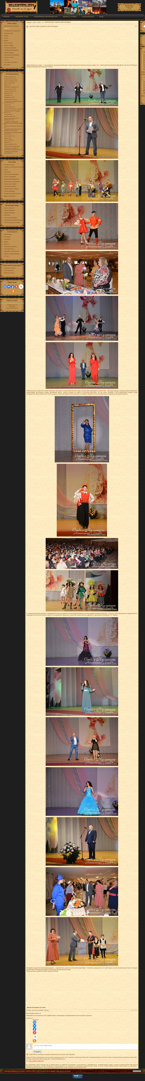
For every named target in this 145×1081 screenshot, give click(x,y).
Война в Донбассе (9, 144)
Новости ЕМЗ (8, 83)
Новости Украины (9, 81)
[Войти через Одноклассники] (13, 291)
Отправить (37, 1052)
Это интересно (88, 17)
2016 (34, 22)
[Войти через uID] (5, 286)
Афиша (6, 138)
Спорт (6, 104)
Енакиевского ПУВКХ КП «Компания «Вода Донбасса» (12, 148)
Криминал (7, 93)
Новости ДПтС (8, 136)
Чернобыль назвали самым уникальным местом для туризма (52, 1054)
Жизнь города (8, 76)
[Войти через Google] (21, 286)
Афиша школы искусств (11, 146)
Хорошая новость (9, 91)
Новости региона (9, 78)
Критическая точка (9, 99)
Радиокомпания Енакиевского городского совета (12, 129)
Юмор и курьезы (9, 89)
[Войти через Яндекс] (16, 286)
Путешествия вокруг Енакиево (13, 126)
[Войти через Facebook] (12, 286)
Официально (8, 97)
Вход (101, 17)
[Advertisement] (82, 46)
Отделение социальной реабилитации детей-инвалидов (13, 122)
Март (39, 22)
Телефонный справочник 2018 (45, 17)
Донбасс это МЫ (69, 17)
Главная (6, 17)
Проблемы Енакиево (10, 87)
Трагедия (6, 95)
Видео (6, 85)
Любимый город (21, 17)
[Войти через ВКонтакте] (9, 286)
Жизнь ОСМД (8, 140)
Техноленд (7, 114)
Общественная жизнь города (12, 109)
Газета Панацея (8, 106)
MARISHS (46, 1010)
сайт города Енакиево (63, 1071)
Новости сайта (8, 116)
